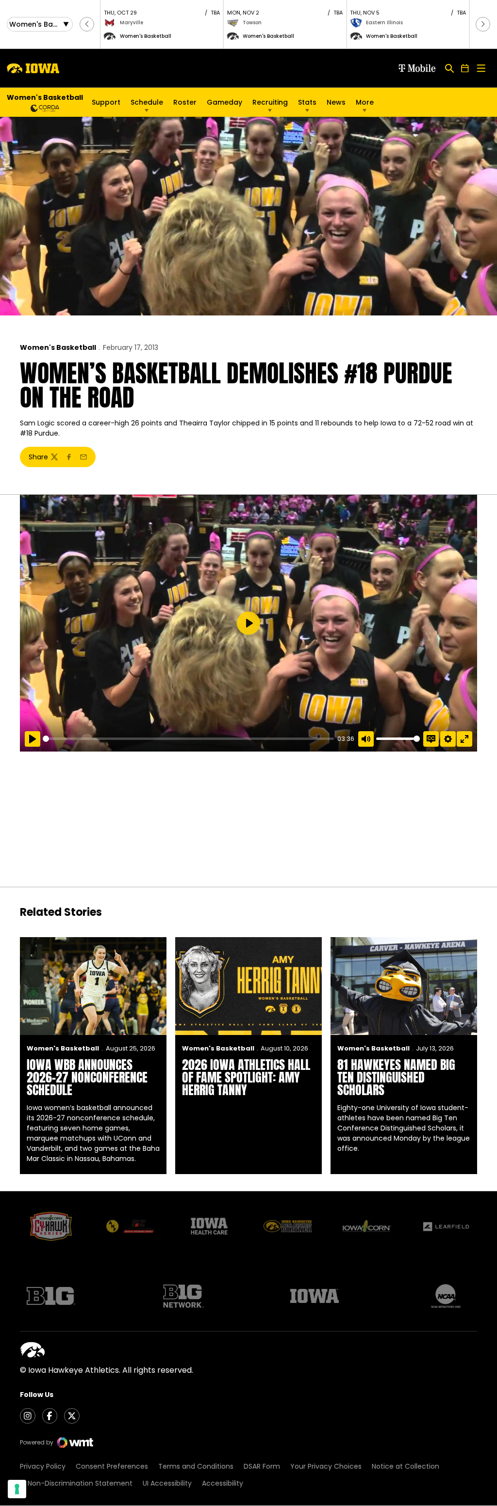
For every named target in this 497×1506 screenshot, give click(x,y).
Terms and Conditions (195, 1466)
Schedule (147, 102)
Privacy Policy (43, 1466)
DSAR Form (262, 1466)
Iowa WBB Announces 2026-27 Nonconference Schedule (87, 1077)
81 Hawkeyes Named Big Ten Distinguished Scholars (396, 1077)
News (336, 102)
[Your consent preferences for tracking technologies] (17, 1489)
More (365, 102)
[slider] (188, 738)
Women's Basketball (58, 347)
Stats (307, 102)
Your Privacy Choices (326, 1466)
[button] (87, 24)
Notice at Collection (405, 1466)
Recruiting (270, 102)
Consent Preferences (112, 1466)
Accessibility (222, 1483)
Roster (185, 102)
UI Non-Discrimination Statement (76, 1483)
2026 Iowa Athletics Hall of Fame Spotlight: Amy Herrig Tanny (246, 1077)
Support (106, 102)
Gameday (224, 102)
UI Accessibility (167, 1483)
